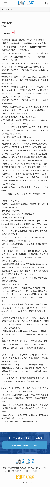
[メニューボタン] (5, 3)
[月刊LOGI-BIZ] (26, 3)
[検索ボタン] (46, 3)
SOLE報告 (5, 33)
